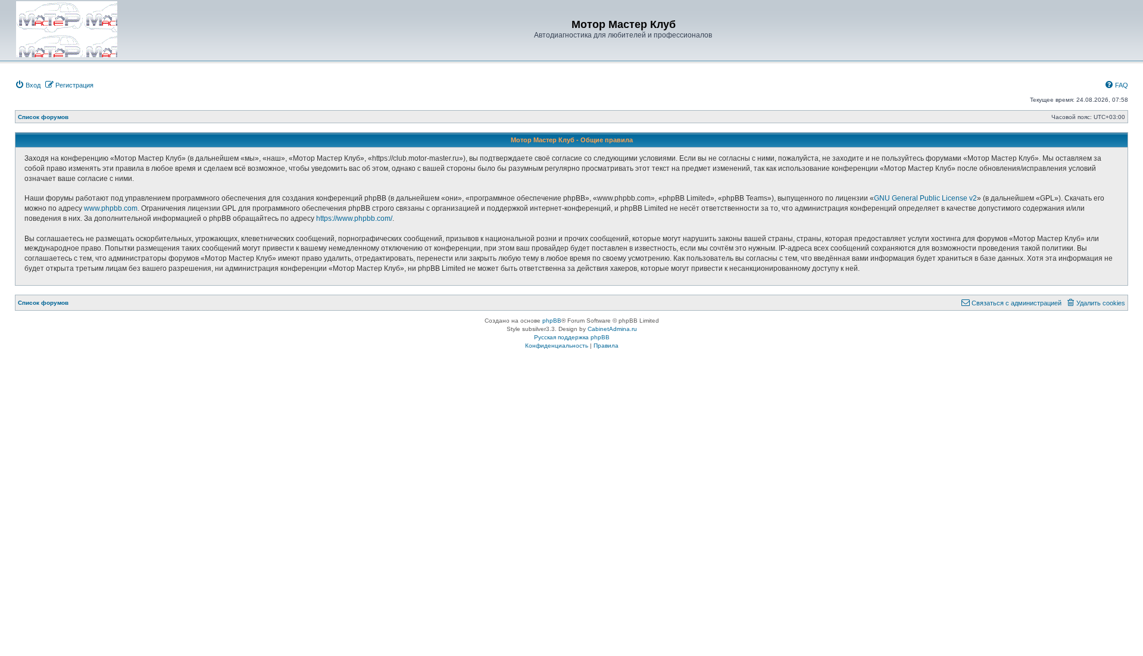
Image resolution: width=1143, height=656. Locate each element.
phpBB (551, 320)
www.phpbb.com (111, 208)
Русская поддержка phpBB (572, 337)
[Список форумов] (66, 29)
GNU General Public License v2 (925, 198)
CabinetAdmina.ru (612, 329)
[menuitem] (27, 85)
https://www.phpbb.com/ (354, 218)
